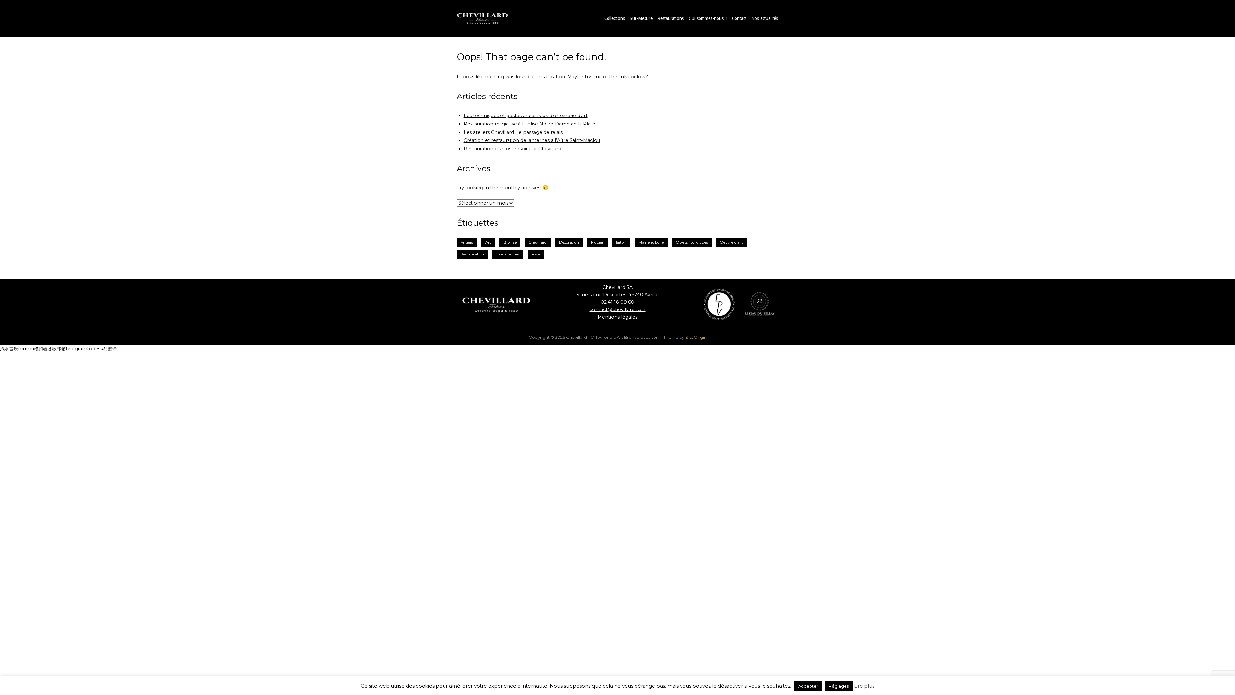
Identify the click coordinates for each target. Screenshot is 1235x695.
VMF (536, 254)
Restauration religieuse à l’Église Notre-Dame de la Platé (529, 124)
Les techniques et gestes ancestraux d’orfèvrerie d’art (526, 115)
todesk (95, 349)
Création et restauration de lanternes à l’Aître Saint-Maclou (532, 140)
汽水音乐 (9, 349)
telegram (76, 349)
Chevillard (538, 242)
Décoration (569, 242)
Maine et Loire (651, 242)
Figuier (597, 242)
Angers (467, 242)
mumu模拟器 (33, 349)
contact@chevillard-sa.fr (618, 309)
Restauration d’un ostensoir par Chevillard (512, 149)
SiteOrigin (696, 337)
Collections (614, 18)
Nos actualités (764, 18)
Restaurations (670, 18)
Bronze (510, 242)
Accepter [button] (808, 686)
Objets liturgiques (692, 242)
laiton (621, 242)
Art (488, 242)
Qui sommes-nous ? (708, 18)
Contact (739, 18)
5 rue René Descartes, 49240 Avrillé (617, 295)
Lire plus (864, 686)
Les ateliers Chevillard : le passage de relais (513, 132)
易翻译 (110, 349)
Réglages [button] (839, 686)
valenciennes (507, 254)
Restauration (472, 254)
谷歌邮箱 (57, 349)
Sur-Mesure (641, 18)
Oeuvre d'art (731, 242)
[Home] (489, 18)
